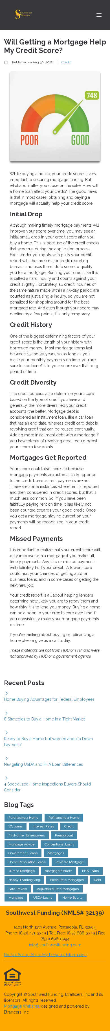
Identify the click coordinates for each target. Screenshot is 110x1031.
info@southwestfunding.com (55, 945)
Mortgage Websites (22, 1006)
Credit (66, 62)
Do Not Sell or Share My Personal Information (45, 954)
